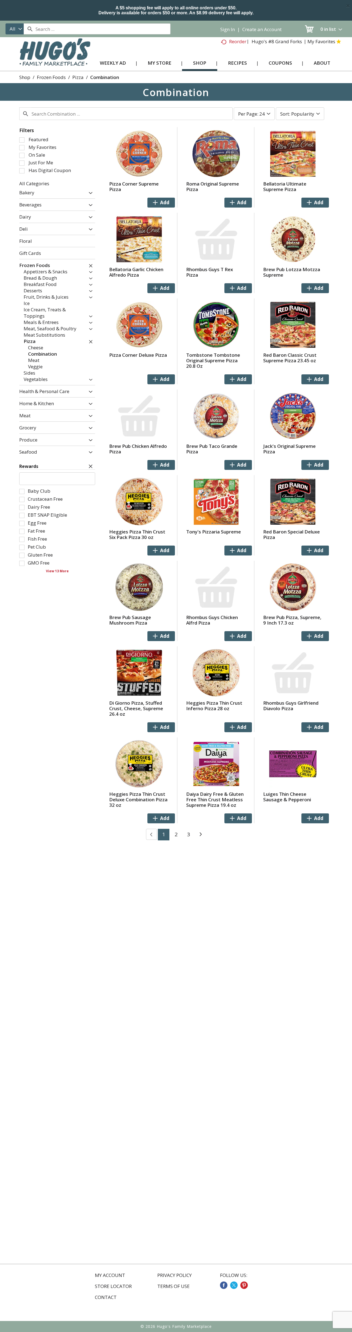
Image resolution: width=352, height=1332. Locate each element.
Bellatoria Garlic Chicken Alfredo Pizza (136, 272)
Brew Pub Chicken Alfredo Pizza (138, 449)
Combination (104, 77)
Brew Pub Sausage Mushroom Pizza (130, 620)
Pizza (78, 77)
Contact (106, 1297)
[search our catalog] (30, 28)
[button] (89, 193)
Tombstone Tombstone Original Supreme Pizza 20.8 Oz (213, 360)
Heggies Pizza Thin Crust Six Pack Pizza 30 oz (137, 534)
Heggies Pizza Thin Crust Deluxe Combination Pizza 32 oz (138, 799)
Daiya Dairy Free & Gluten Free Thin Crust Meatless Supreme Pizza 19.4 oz (215, 799)
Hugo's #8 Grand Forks (277, 41)
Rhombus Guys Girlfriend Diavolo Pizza (290, 706)
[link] (223, 1285)
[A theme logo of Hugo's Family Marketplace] (54, 57)
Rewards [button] (28, 466)
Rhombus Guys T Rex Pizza (209, 272)
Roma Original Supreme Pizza (212, 186)
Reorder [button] (237, 41)
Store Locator (113, 1286)
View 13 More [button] (57, 571)
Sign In (227, 29)
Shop (24, 77)
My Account (110, 1275)
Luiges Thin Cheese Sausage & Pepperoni (287, 797)
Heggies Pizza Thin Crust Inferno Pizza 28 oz (214, 706)
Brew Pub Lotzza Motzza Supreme (291, 272)
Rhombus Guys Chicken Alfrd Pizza (212, 620)
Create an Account (262, 29)
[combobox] (15, 28)
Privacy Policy (174, 1275)
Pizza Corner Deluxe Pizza (138, 355)
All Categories (34, 183)
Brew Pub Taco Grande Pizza (211, 449)
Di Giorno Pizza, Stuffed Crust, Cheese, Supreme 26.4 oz (136, 708)
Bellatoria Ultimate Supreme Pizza (284, 186)
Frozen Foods (51, 77)
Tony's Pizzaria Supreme (213, 532)
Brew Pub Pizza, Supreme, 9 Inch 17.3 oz (292, 620)
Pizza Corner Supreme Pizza (134, 186)
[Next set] (200, 834)
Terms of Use (173, 1286)
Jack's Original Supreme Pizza (289, 449)
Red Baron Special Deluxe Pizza (291, 534)
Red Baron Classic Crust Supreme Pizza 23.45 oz (290, 358)
